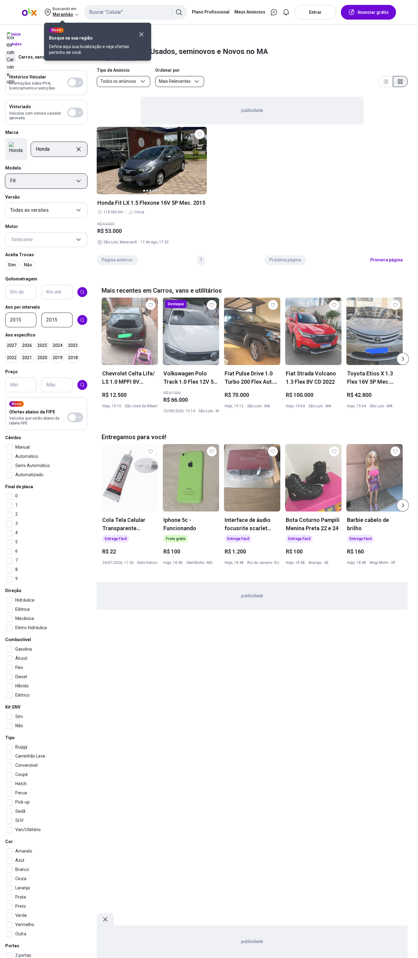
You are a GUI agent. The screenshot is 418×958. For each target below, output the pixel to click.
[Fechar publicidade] (105, 919)
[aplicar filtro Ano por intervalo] (82, 320)
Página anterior (117, 259)
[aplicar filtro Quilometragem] (82, 292)
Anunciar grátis (373, 12)
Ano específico (20, 335)
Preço (11, 371)
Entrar (315, 12)
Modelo (13, 167)
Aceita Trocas (19, 254)
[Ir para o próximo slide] (403, 359)
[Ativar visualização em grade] (400, 81)
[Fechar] (141, 34)
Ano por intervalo (22, 307)
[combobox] (135, 12)
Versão (12, 197)
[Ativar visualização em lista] (385, 81)
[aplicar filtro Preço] (82, 385)
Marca (11, 132)
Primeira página (386, 259)
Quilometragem (21, 278)
